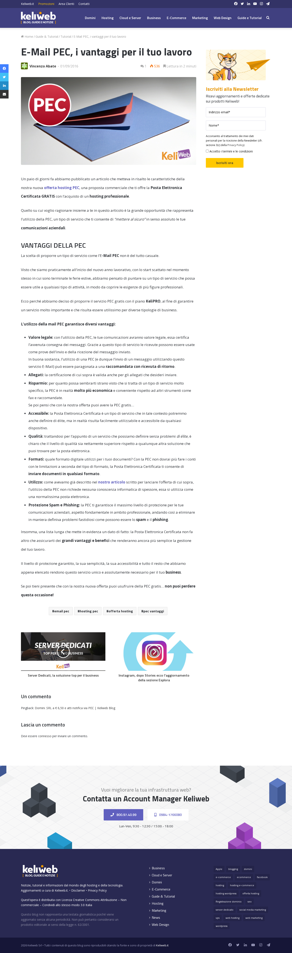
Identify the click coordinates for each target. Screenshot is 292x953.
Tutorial (65, 36)
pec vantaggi (153, 611)
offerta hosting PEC (61, 187)
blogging (233, 869)
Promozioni (46, 4)
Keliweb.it (27, 4)
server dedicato (224, 910)
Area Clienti (66, 4)
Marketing (200, 17)
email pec (61, 611)
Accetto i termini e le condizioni (231, 151)
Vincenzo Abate (42, 66)
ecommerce (244, 877)
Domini (90, 17)
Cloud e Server (130, 17)
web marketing (254, 918)
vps (218, 918)
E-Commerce (176, 17)
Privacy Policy (235, 145)
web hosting (232, 918)
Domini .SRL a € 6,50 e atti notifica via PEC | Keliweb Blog (75, 708)
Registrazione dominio (229, 901)
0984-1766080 (170, 814)
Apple (219, 869)
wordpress (221, 926)
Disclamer (78, 890)
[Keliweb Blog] (38, 18)
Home (28, 36)
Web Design (223, 17)
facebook (262, 877)
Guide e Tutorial (249, 17)
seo (250, 901)
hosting (220, 885)
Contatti (84, 4)
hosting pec (89, 611)
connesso (45, 736)
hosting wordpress (226, 893)
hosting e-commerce (242, 885)
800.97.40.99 (126, 814)
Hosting (108, 17)
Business (154, 17)
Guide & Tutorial (46, 36)
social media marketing (252, 910)
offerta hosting (121, 611)
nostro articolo (111, 482)
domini (248, 869)
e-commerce (223, 877)
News (156, 917)
